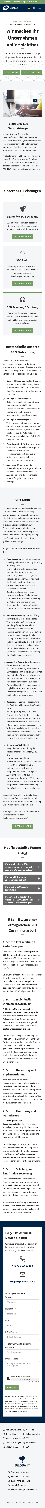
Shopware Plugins (13, 1442)
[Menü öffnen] (39, 8)
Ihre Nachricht (11, 1358)
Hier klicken (25, 1379)
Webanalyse (31, 1442)
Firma (7, 1320)
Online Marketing (25, 21)
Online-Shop (29, 511)
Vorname (9, 1297)
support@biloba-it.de (20, 1480)
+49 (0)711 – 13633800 (20, 1476)
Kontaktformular (18, 1485)
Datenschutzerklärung (30, 1396)
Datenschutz (32, 1502)
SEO (27, 1438)
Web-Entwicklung (13, 1429)
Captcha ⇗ (34, 1382)
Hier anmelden (35, 2)
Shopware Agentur (14, 1438)
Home (15, 21)
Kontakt (10, 1502)
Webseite (30, 1429)
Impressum (20, 1502)
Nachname (10, 1308)
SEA (27, 1447)
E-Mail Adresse (11, 1332)
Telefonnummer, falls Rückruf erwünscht (18, 1345)
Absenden (12, 1387)
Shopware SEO (12, 1447)
